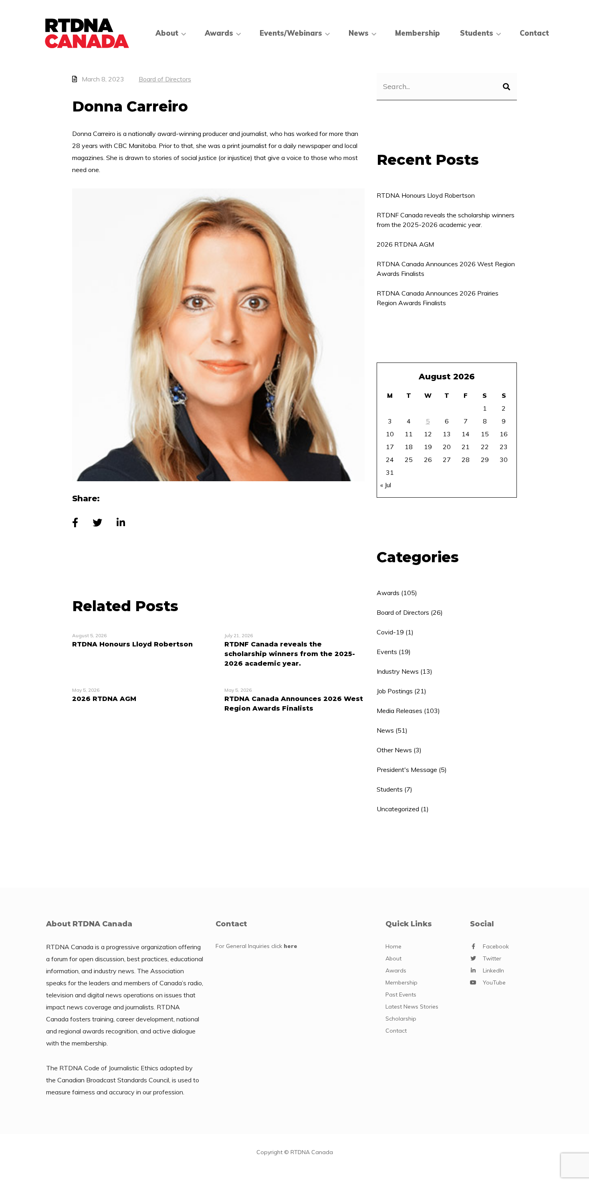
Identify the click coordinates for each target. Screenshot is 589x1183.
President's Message (407, 770)
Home (393, 946)
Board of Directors (165, 79)
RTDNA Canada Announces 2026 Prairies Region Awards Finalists (437, 298)
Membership (417, 33)
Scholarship (400, 1018)
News (359, 33)
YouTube (494, 982)
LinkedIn (493, 970)
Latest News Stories (411, 1006)
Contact (534, 33)
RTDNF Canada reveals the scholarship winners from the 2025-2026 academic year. (445, 220)
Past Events (400, 994)
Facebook (496, 946)
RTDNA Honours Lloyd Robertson (426, 195)
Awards (219, 33)
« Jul (385, 485)
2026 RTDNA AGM (405, 244)
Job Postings (395, 691)
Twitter (492, 958)
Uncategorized (398, 809)
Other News (394, 750)
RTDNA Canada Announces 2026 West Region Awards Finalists (446, 269)
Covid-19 (390, 632)
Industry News (398, 671)
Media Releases (399, 711)
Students (390, 789)
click (284, 946)
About (166, 33)
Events (387, 652)
